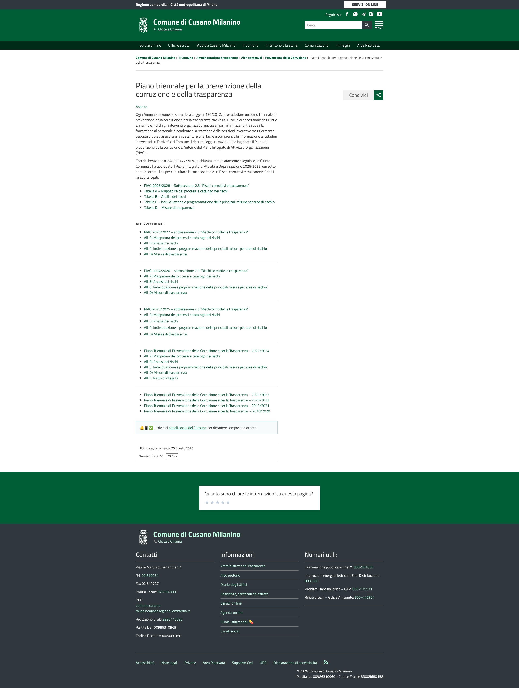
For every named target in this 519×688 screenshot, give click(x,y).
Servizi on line (150, 45)
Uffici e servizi (179, 45)
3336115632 (172, 619)
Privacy (190, 663)
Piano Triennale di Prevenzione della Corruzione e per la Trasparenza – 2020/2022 (206, 400)
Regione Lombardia (151, 4)
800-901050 (363, 567)
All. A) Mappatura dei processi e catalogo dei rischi (182, 237)
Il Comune (250, 45)
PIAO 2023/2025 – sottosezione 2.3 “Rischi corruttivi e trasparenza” (196, 309)
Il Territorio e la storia (281, 45)
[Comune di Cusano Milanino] (143, 25)
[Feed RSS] (326, 663)
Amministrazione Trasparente (242, 566)
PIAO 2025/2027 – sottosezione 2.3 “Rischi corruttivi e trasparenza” (196, 232)
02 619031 (150, 575)
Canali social (229, 631)
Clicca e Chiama (170, 29)
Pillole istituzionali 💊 (236, 622)
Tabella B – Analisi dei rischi (165, 196)
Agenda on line (231, 612)
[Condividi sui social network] (378, 95)
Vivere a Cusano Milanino (216, 45)
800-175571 (362, 589)
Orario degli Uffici (233, 584)
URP (263, 663)
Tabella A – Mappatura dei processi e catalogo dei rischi (186, 191)
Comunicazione (316, 45)
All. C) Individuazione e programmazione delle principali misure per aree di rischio (205, 248)
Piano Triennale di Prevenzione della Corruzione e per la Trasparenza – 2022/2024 (206, 350)
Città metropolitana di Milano (194, 4)
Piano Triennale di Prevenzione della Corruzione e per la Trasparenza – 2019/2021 (206, 405)
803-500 (311, 581)
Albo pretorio (230, 575)
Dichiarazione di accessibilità (295, 663)
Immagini (343, 45)
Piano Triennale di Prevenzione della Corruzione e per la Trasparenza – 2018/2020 (207, 411)
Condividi (358, 95)
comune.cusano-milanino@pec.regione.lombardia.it (163, 608)
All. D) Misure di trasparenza (165, 254)
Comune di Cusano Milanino (196, 21)
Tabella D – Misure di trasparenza (169, 207)
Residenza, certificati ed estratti (244, 594)
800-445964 (364, 597)
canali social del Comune (188, 427)
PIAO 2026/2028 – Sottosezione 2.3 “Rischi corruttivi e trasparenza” (196, 185)
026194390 (167, 592)
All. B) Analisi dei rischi (161, 243)
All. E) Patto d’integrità (161, 378)
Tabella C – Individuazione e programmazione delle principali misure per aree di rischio (209, 202)
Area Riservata (368, 45)
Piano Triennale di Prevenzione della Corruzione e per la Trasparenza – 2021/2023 (206, 394)
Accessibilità (145, 663)
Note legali (169, 663)
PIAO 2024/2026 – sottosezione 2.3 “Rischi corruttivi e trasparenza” (196, 270)
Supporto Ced (242, 663)
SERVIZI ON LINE (365, 4)
